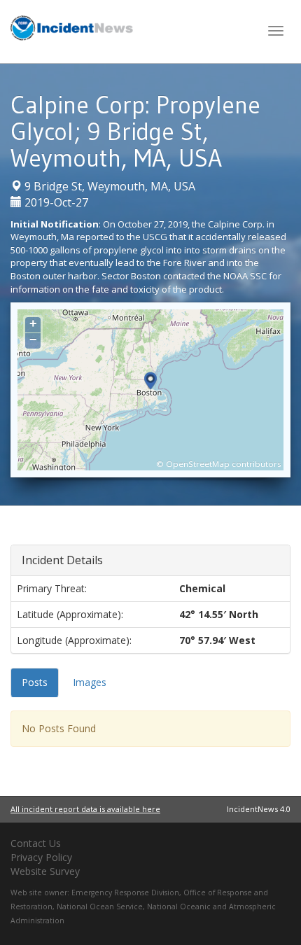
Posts (35, 682)
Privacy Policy (41, 857)
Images (89, 682)
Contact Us (35, 843)
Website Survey (45, 871)
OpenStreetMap (198, 463)
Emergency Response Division (125, 892)
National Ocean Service (100, 906)
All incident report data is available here (85, 809)
